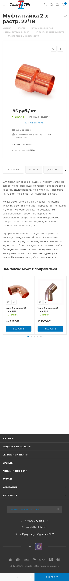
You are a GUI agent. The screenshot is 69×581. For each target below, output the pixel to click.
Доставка (53, 169)
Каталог (8, 438)
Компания (10, 487)
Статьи (7, 479)
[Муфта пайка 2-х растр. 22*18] (34, 79)
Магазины (10, 495)
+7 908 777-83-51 (35, 521)
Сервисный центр (15, 454)
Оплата (33, 169)
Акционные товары (17, 446)
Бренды (8, 463)
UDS (38, 546)
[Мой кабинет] (57, 5)
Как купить (13, 169)
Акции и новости (15, 471)
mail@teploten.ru (36, 526)
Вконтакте (30, 546)
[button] (28, 337)
